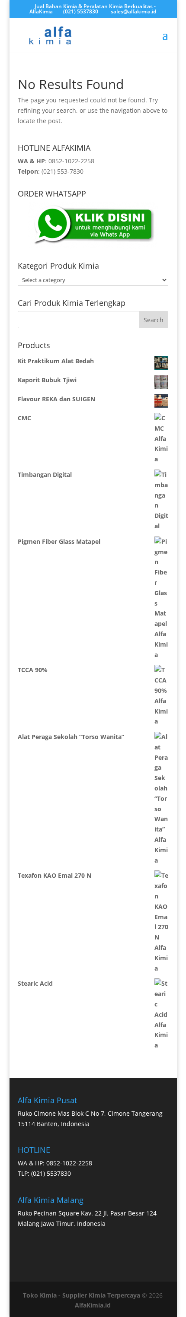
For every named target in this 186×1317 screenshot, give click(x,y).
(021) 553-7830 (62, 171)
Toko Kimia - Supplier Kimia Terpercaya (81, 1295)
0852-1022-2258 (71, 161)
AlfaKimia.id (93, 1305)
